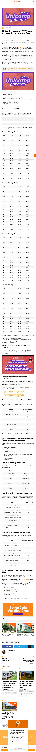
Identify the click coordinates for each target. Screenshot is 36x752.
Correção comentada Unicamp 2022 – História (14, 396)
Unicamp (21, 47)
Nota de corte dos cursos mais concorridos (11, 102)
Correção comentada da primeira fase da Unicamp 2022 (14, 97)
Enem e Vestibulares (9, 4)
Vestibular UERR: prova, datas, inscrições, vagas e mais (8, 716)
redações (15, 589)
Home (3, 4)
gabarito (7, 642)
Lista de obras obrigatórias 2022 (10, 101)
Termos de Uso (5, 737)
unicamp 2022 (17, 642)
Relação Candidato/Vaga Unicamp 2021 (11, 103)
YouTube (25, 579)
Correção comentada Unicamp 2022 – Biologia (14, 394)
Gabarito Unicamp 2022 (8, 94)
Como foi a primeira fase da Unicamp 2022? (12, 98)
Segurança (5, 736)
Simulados (6, 591)
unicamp (11, 642)
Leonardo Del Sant (23, 689)
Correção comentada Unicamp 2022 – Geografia (14, 391)
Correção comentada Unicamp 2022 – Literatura (14, 395)
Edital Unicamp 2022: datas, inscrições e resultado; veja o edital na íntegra (9, 684)
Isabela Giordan (11, 650)
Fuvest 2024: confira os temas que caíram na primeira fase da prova (26, 684)
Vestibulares (16, 4)
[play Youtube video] (18, 364)
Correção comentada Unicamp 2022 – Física (13, 392)
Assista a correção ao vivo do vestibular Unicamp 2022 (14, 95)
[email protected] (28, 740)
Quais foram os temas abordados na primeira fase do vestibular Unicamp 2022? (18, 99)
